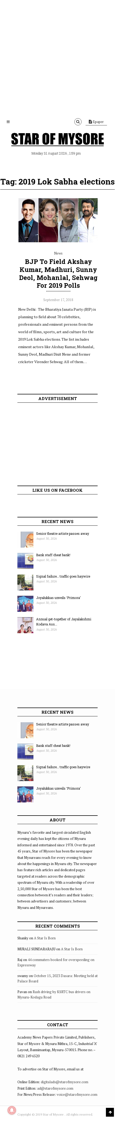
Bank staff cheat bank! (53, 555)
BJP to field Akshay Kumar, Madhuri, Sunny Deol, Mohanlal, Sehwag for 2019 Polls (58, 273)
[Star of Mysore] (57, 140)
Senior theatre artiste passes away (62, 533)
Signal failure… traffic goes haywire (63, 576)
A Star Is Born (45, 938)
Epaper (98, 121)
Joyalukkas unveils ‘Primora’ (58, 597)
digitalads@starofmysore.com (64, 1081)
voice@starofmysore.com (77, 1094)
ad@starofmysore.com (55, 1088)
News (58, 253)
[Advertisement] (57, 57)
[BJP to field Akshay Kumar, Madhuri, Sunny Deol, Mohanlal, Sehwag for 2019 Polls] (58, 241)
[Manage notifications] (11, 1110)
